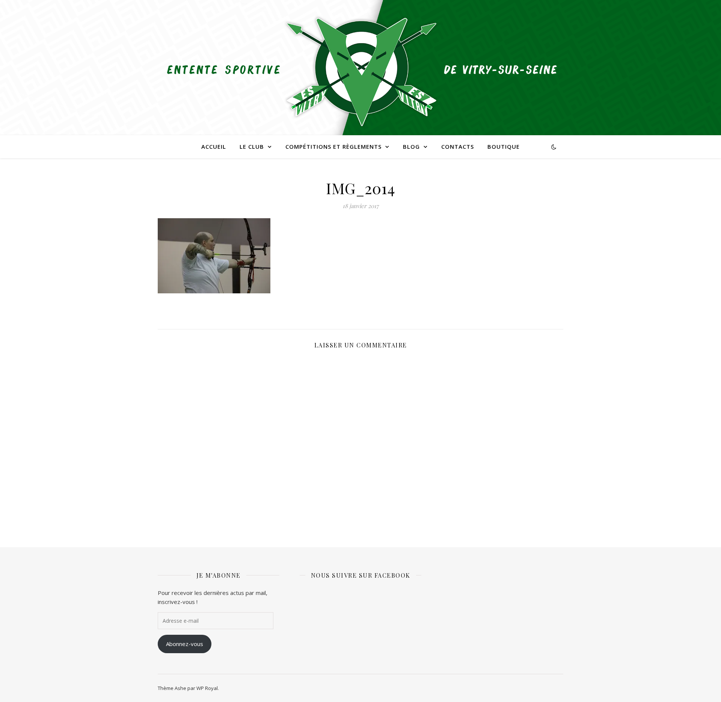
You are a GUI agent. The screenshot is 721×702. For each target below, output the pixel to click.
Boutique (503, 146)
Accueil (213, 146)
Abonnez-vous (184, 644)
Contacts (457, 146)
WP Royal (207, 688)
